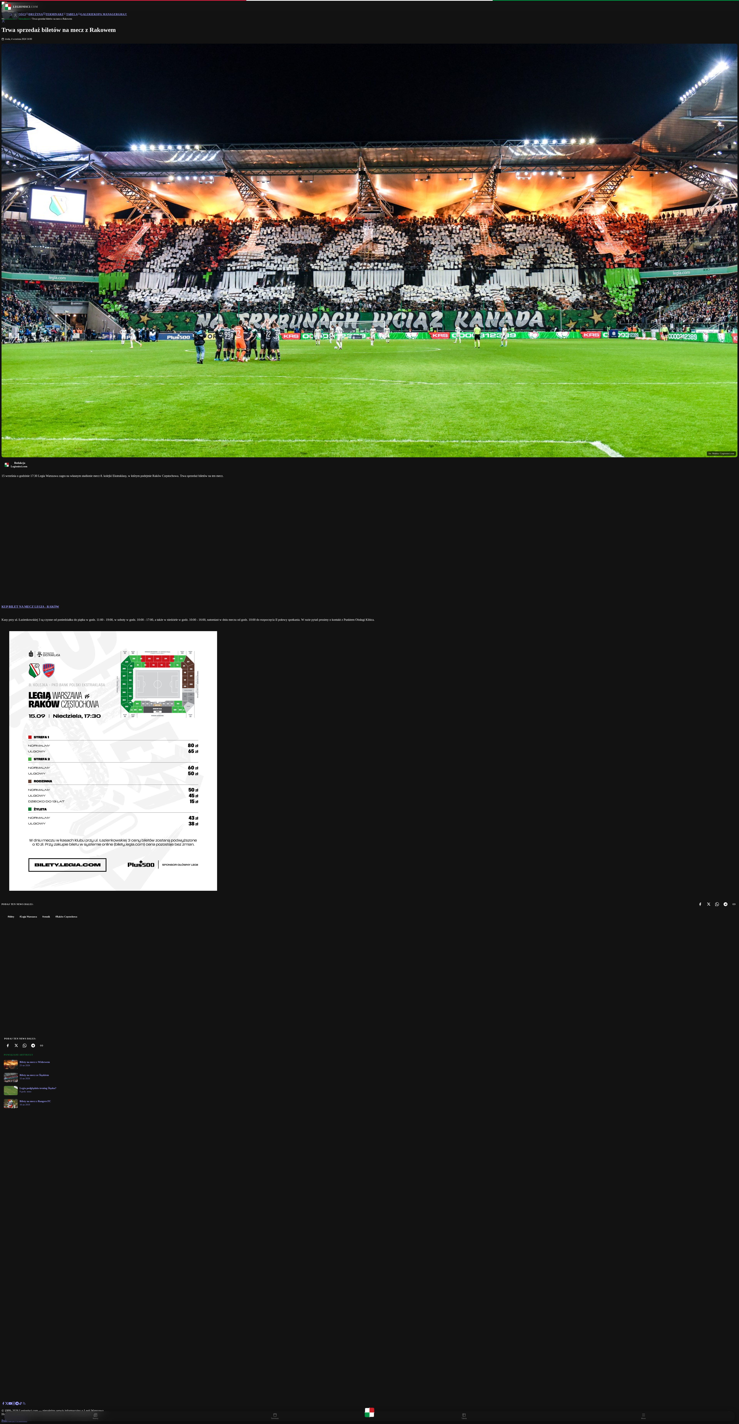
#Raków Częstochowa (66, 916)
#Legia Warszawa (28, 916)
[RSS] (24, 1404)
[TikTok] (20, 1404)
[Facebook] (700, 904)
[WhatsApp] (717, 904)
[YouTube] (10, 1404)
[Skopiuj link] (734, 904)
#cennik (46, 916)
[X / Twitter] (6, 1404)
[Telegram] (725, 904)
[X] (708, 904)
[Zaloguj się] (3, 21)
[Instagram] (13, 1404)
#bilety (11, 916)
